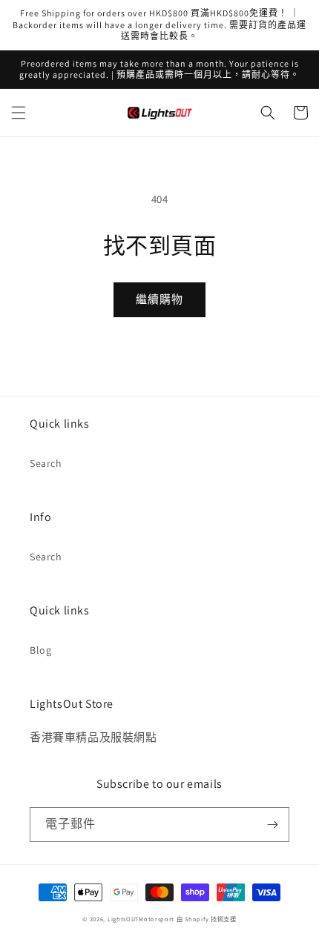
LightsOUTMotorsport (141, 919)
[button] (18, 112)
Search (46, 463)
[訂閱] (272, 824)
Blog (40, 650)
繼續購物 (159, 299)
